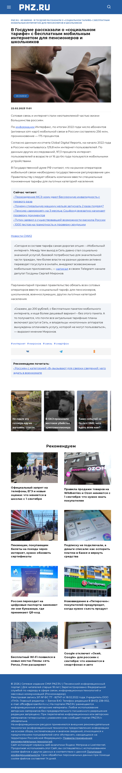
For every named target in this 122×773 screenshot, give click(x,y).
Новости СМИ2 (21, 236)
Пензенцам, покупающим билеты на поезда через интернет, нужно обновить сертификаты (31, 551)
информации (25, 127)
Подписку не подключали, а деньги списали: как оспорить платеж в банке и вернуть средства (87, 551)
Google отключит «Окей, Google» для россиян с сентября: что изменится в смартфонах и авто (84, 659)
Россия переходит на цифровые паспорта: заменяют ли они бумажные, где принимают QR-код (34, 606)
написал (62, 268)
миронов (35, 343)
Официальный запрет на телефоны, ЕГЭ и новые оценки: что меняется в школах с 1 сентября (29, 493)
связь (48, 343)
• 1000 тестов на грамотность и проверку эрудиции (49, 224)
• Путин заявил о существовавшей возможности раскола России (59, 219)
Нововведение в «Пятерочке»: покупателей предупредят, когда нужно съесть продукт (86, 604)
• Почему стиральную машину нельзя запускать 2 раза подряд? (58, 206)
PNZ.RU (15, 20)
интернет (19, 343)
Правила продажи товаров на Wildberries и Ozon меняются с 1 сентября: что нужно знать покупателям (87, 495)
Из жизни (26, 20)
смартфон (62, 343)
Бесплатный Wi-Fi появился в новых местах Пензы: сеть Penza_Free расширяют (33, 660)
